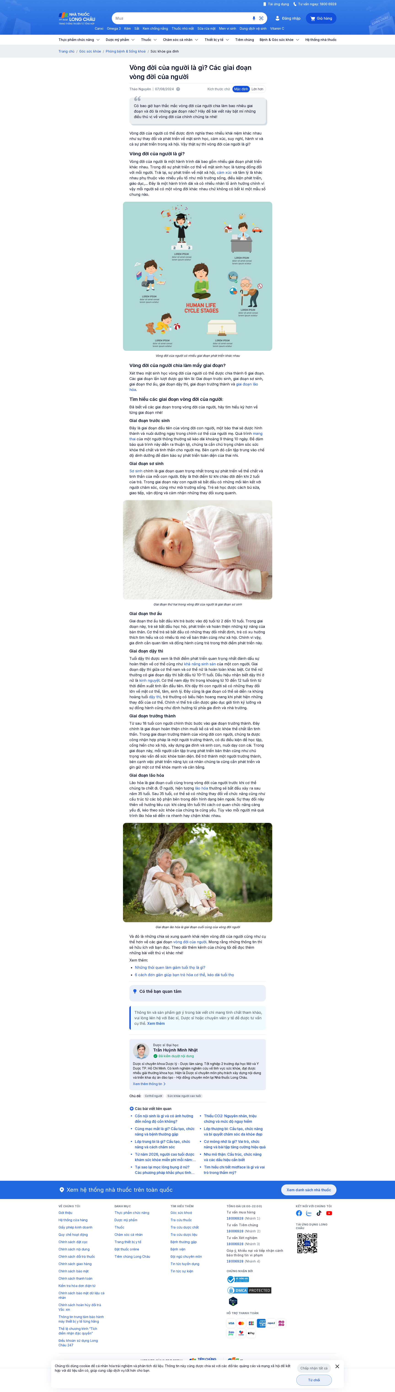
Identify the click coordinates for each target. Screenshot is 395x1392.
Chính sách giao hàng (75, 1264)
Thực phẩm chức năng (132, 1213)
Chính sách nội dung (74, 1249)
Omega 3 (114, 28)
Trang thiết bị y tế (128, 1242)
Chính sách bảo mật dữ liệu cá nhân (81, 1295)
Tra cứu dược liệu (184, 1234)
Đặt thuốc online (127, 1249)
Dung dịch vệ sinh (253, 28)
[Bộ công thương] (238, 1279)
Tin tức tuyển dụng (185, 1264)
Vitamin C (277, 28)
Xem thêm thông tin (147, 1084)
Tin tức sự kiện (182, 1271)
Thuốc (119, 1227)
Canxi (99, 28)
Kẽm (127, 28)
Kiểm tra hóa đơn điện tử (77, 1286)
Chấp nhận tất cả (314, 1368)
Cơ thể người (153, 1096)
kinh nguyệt (149, 680)
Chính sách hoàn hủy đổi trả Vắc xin (80, 1307)
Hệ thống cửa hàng (73, 1220)
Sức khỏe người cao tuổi (184, 1096)
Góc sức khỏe (90, 51)
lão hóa (201, 788)
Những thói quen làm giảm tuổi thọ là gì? (170, 967)
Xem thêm (156, 1023)
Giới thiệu (65, 1213)
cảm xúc (224, 172)
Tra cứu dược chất (185, 1227)
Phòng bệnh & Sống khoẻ (126, 51)
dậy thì (155, 697)
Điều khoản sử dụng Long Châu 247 (78, 1343)
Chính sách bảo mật (74, 1271)
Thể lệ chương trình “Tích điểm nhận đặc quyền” (78, 1331)
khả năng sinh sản (200, 664)
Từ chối (314, 1380)
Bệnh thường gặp (184, 1242)
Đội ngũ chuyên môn (186, 1256)
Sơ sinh (135, 471)
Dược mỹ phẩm (126, 1220)
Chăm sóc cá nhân (129, 1234)
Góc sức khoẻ (181, 1213)
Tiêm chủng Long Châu (132, 1256)
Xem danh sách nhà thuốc (309, 1190)
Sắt (136, 28)
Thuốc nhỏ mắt (183, 28)
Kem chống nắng (155, 28)
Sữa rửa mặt (207, 28)
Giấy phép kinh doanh (75, 1227)
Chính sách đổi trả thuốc (77, 1256)
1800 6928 (328, 4)
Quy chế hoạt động (73, 1234)
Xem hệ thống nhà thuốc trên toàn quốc (120, 1189)
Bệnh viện (178, 1249)
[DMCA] (249, 1290)
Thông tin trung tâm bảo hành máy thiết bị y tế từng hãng (81, 1319)
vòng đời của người (189, 942)
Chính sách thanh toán (75, 1278)
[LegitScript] (249, 1301)
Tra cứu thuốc (181, 1220)
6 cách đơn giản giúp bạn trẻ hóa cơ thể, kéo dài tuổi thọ (184, 974)
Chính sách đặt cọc (73, 1242)
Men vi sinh (227, 28)
